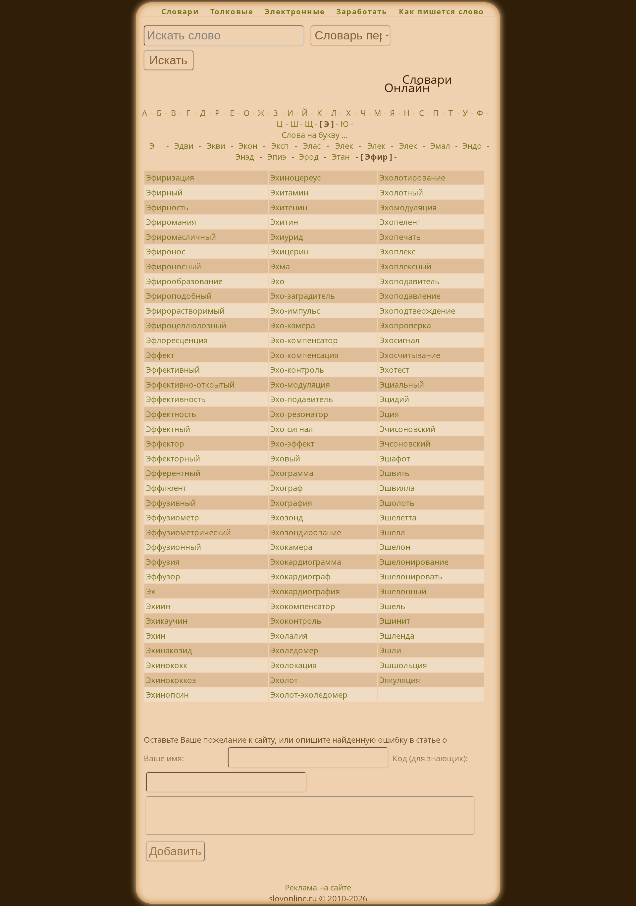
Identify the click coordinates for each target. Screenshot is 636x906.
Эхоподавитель (410, 281)
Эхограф (286, 487)
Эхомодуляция (408, 207)
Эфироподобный (179, 295)
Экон (247, 145)
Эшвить (394, 472)
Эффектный (168, 428)
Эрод (309, 156)
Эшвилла (397, 487)
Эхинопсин (167, 694)
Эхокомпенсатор (302, 606)
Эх (150, 591)
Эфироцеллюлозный (186, 325)
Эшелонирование (414, 561)
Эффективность (176, 399)
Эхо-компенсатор (304, 340)
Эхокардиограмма (305, 561)
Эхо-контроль (297, 369)
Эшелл (392, 532)
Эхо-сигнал (291, 428)
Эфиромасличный (181, 236)
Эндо (472, 145)
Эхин (155, 635)
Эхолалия (288, 635)
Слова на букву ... (314, 134)
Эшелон (395, 546)
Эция (389, 413)
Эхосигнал (400, 340)
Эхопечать (400, 236)
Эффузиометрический (188, 532)
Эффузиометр (172, 517)
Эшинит (395, 620)
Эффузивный (171, 502)
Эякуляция (400, 679)
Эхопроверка (405, 325)
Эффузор (163, 576)
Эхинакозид (169, 650)
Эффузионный (173, 546)
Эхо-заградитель (302, 295)
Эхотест (394, 369)
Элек (344, 145)
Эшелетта (398, 517)
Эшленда (397, 635)
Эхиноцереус (295, 177)
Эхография (291, 502)
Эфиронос (165, 251)
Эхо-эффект (292, 443)
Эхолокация (293, 665)
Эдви (183, 145)
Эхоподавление (410, 295)
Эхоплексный (405, 266)
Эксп (280, 145)
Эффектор (165, 443)
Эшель (392, 606)
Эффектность (171, 413)
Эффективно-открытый (190, 384)
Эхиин (158, 606)
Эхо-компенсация (304, 354)
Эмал (440, 145)
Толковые (231, 11)
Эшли (390, 650)
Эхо (277, 281)
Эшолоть (397, 502)
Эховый (285, 458)
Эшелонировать (411, 576)
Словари (180, 11)
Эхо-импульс (295, 310)
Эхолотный (401, 192)
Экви (216, 145)
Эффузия (163, 561)
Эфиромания (171, 221)
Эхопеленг (400, 221)
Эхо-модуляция (300, 384)
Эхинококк (166, 665)
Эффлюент (166, 487)
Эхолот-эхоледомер (308, 694)
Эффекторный (173, 458)
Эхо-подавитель (301, 399)
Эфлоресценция (177, 340)
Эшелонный (403, 591)
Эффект (160, 354)
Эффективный (173, 369)
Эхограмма (291, 472)
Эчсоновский (405, 443)
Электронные (295, 11)
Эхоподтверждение (417, 310)
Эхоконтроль (295, 620)
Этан (341, 156)
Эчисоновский (407, 428)
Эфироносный (173, 266)
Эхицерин (289, 251)
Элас (312, 145)
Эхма (280, 266)
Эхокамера (291, 546)
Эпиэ (276, 156)
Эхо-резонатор (299, 413)
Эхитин (284, 221)
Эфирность (167, 207)
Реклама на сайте (318, 887)
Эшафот (395, 458)
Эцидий (394, 399)
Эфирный (164, 192)
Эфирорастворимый (185, 310)
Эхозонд (286, 517)
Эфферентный (173, 472)
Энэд (245, 156)
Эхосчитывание (410, 354)
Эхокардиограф (300, 576)
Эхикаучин (166, 620)
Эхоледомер (294, 650)
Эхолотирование (412, 177)
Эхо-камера (292, 325)
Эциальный (402, 384)
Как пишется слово (441, 11)
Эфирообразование (184, 281)
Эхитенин (288, 207)
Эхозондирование (305, 532)
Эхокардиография (305, 591)
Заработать (362, 11)
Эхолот (284, 679)
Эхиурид (286, 236)
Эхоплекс (397, 251)
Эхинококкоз (171, 679)
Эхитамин (289, 192)
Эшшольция (403, 665)
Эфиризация (170, 177)
